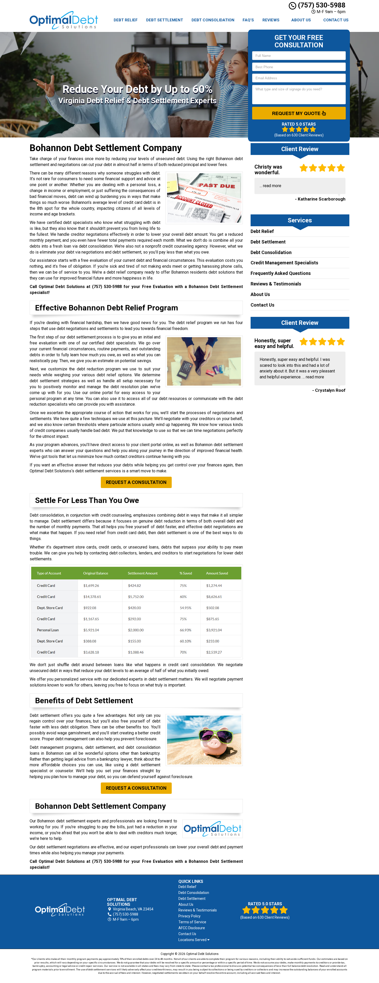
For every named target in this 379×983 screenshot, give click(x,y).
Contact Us (336, 20)
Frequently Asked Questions (281, 273)
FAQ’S (248, 20)
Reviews (270, 20)
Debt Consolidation (213, 20)
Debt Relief (126, 20)
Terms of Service (192, 922)
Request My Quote (297, 113)
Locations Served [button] (192, 940)
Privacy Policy (189, 916)
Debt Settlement (164, 20)
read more (272, 185)
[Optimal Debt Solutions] (60, 910)
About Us (301, 20)
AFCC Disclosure (191, 928)
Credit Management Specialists (284, 262)
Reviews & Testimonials (276, 283)
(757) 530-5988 (320, 5)
